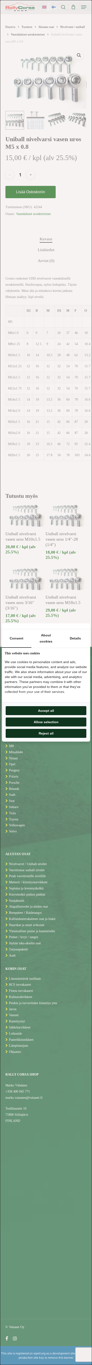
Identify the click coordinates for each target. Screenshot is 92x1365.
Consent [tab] (16, 638)
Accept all (46, 711)
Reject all (46, 733)
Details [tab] (75, 638)
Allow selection (46, 722)
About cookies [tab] (46, 638)
